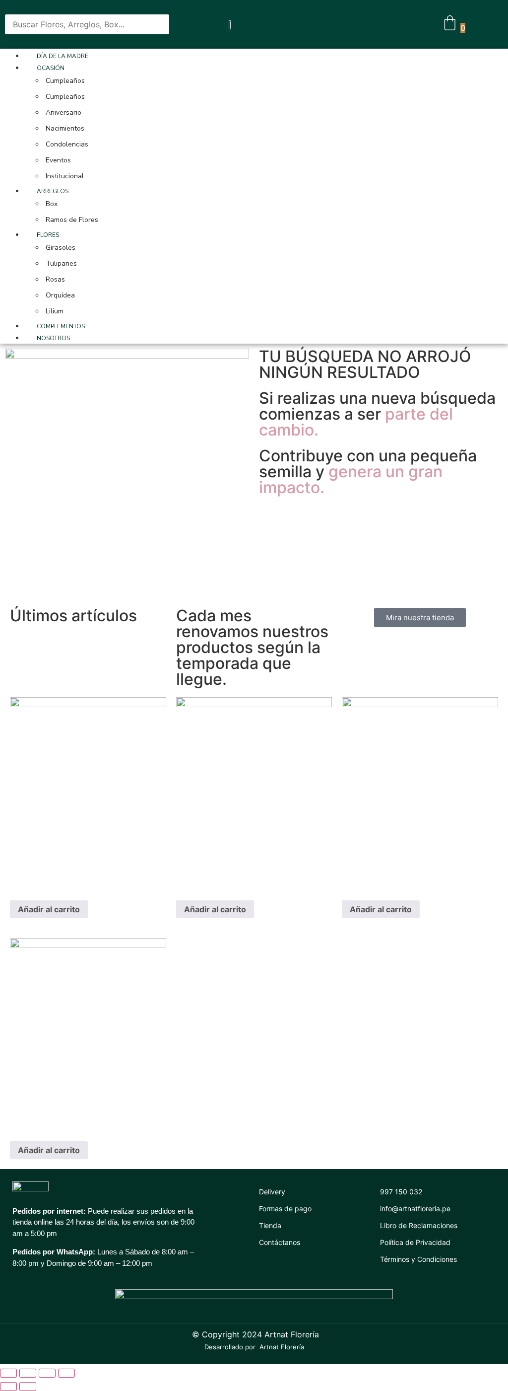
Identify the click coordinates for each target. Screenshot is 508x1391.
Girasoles (60, 247)
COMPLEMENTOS (61, 326)
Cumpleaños (65, 80)
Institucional (65, 176)
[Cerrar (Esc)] (8, 1373)
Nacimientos (65, 128)
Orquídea (60, 295)
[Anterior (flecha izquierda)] (8, 1386)
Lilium (55, 311)
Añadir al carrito (49, 909)
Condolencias (67, 144)
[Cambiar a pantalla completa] (47, 1373)
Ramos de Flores (72, 219)
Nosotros (53, 338)
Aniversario (63, 112)
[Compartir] (27, 1373)
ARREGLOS (52, 191)
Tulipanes (61, 263)
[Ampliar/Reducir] (66, 1373)
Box (52, 204)
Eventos (58, 160)
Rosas (55, 279)
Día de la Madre (62, 56)
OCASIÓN (50, 68)
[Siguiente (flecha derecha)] (27, 1386)
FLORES (48, 235)
